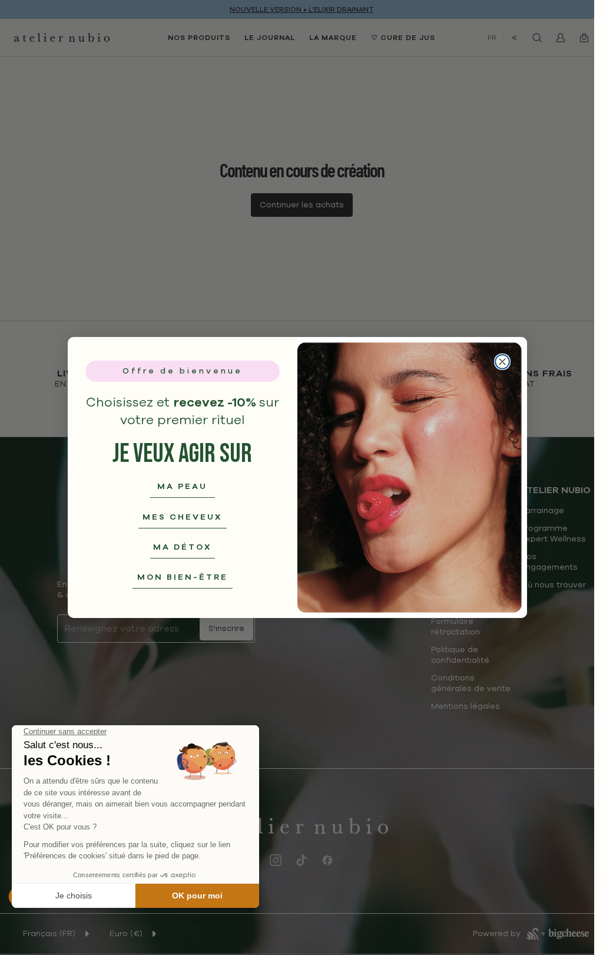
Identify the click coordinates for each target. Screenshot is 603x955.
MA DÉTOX (182, 547)
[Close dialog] (502, 362)
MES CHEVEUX (182, 517)
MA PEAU (182, 486)
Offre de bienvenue (182, 370)
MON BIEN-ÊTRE (182, 577)
